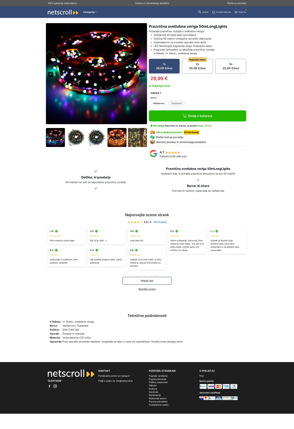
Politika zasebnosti (158, 382)
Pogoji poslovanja (157, 379)
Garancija (153, 392)
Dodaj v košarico (200, 116)
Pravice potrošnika (158, 401)
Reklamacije (155, 395)
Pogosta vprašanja (158, 375)
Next (142, 75)
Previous (50, 75)
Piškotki (153, 385)
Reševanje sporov (158, 398)
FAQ (201, 375)
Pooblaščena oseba (158, 404)
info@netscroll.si (124, 381)
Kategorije (89, 12)
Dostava (153, 388)
